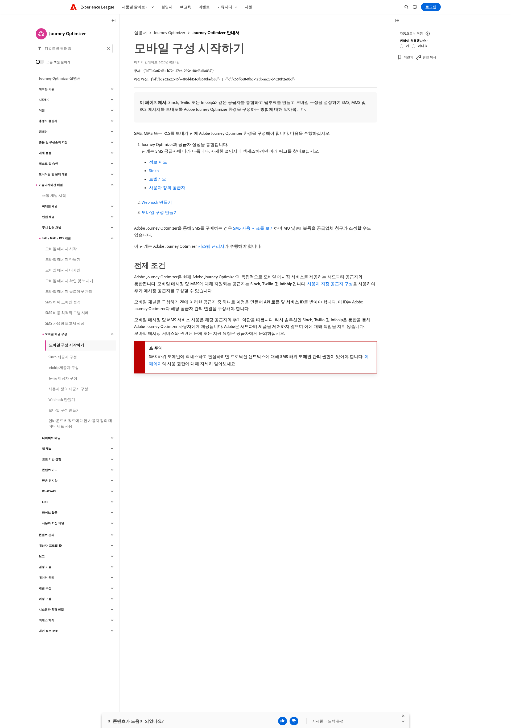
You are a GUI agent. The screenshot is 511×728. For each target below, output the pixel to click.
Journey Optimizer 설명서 (60, 78)
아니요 (422, 46)
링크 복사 (429, 57)
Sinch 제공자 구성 (62, 357)
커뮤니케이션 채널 (51, 185)
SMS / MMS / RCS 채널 (56, 238)
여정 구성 (45, 599)
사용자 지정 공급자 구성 (330, 283)
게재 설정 (45, 153)
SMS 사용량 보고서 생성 (64, 323)
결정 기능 (45, 567)
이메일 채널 (49, 206)
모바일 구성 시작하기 (66, 345)
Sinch (154, 170)
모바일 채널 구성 (56, 334)
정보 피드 (158, 162)
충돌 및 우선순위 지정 (53, 142)
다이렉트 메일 (51, 438)
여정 (42, 110)
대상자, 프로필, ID (50, 545)
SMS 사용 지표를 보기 (253, 228)
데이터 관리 (46, 577)
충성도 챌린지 (48, 121)
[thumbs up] (282, 721)
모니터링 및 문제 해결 (53, 174)
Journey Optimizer (169, 32)
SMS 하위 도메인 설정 (63, 302)
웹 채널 (47, 448)
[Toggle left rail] (113, 21)
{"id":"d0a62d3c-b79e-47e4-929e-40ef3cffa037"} (178, 70)
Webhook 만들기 (157, 202)
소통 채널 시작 (54, 195)
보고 (42, 556)
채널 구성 (45, 588)
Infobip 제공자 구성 (63, 367)
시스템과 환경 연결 (51, 609)
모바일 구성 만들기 (160, 212)
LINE (45, 502)
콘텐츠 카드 (49, 470)
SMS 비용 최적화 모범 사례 (67, 312)
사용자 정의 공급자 (167, 187)
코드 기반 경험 (51, 459)
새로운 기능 (46, 89)
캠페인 (43, 131)
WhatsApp (49, 491)
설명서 (140, 32)
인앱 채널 (48, 217)
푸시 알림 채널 (51, 227)
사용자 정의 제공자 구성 (68, 389)
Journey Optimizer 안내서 (216, 32)
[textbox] (74, 48)
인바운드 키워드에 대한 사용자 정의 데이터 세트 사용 (80, 423)
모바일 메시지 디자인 (62, 270)
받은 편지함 (49, 480)
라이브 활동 (49, 512)
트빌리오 (157, 179)
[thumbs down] (294, 721)
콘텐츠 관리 (46, 535)
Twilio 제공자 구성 (62, 378)
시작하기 (45, 99)
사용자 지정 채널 (53, 523)
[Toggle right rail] (397, 21)
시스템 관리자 (211, 246)
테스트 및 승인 (48, 163)
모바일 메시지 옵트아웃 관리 (68, 291)
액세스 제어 (46, 620)
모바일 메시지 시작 (61, 248)
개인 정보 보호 (48, 631)
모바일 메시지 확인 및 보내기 (69, 280)
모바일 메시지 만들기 (62, 259)
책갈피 (408, 57)
